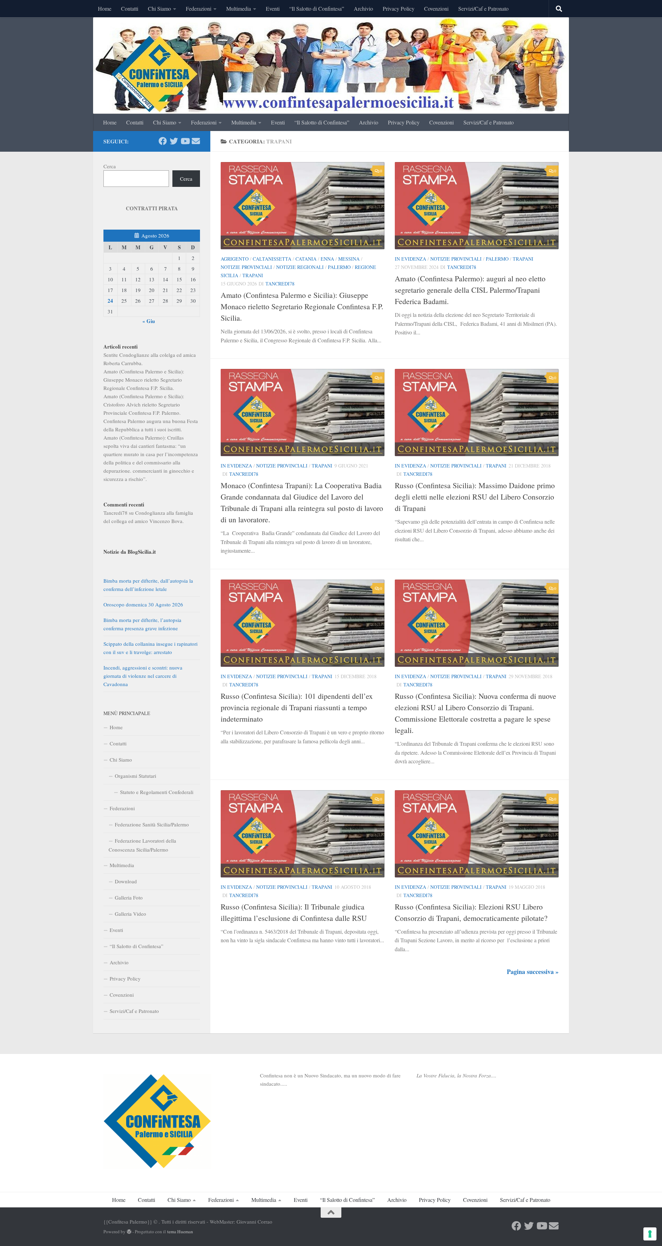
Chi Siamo (159, 8)
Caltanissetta (272, 258)
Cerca (109, 166)
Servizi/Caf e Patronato (483, 8)
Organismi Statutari (135, 775)
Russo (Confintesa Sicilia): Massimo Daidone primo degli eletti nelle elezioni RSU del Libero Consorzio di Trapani (475, 496)
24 (110, 300)
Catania (306, 258)
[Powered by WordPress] (129, 1231)
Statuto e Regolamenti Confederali (156, 791)
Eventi (273, 8)
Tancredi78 (279, 283)
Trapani (252, 275)
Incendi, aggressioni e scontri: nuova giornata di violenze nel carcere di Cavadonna (142, 675)
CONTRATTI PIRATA (152, 208)
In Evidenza (410, 258)
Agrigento (235, 258)
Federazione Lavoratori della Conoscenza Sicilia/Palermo (142, 845)
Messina (349, 258)
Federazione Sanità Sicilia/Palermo (152, 824)
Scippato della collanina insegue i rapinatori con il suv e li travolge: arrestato (150, 647)
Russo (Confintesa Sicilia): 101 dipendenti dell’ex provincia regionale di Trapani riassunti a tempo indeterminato (297, 707)
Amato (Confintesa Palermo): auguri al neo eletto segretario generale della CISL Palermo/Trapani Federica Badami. (470, 289)
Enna (327, 258)
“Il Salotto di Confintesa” (316, 8)
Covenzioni (436, 8)
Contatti (129, 8)
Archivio (363, 8)
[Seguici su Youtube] (185, 141)
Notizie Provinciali (246, 267)
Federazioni (198, 8)
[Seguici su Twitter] (174, 141)
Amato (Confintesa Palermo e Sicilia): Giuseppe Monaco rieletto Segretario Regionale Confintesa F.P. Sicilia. (302, 306)
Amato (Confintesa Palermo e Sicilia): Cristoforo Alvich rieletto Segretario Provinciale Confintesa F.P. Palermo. (143, 404)
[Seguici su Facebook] (163, 141)
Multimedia (238, 8)
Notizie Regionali (300, 267)
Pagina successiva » (533, 971)
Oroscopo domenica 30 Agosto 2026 (143, 604)
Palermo (339, 267)
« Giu (148, 321)
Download (126, 881)
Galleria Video (130, 913)
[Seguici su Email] (196, 141)
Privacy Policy (398, 8)
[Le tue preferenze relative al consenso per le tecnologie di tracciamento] (649, 1233)
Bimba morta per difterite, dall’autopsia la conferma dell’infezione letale (148, 584)
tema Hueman (180, 1231)
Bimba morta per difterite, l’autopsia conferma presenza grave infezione (142, 624)
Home (104, 8)
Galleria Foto (129, 897)
